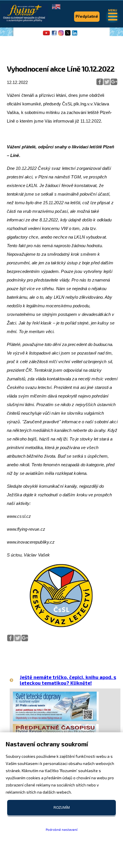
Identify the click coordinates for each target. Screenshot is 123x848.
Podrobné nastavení (62, 829)
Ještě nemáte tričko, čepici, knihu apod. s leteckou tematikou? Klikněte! (68, 679)
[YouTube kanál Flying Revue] (45, 35)
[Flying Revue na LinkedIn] (74, 35)
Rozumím (61, 808)
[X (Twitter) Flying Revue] (67, 35)
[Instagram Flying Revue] (60, 35)
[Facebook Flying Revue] (54, 35)
